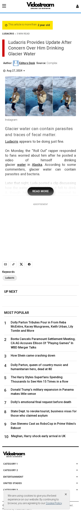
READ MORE (40, 191)
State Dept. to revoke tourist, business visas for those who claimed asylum (44, 413)
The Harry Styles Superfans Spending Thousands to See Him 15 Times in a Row (39, 379)
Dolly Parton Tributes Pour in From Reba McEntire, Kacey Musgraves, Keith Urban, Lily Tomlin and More (42, 327)
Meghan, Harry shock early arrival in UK (38, 436)
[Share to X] (21, 264)
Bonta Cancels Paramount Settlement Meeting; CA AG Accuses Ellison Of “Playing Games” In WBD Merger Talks (43, 343)
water (21, 165)
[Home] (40, 6)
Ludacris (11, 141)
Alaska (37, 165)
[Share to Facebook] (29, 264)
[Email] (5, 264)
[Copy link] (13, 264)
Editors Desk (27, 63)
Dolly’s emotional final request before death (41, 402)
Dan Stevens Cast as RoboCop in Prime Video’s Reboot (43, 426)
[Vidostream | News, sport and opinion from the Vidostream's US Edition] (27, 454)
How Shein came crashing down (33, 355)
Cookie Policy (54, 503)
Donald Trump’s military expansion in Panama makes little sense (42, 392)
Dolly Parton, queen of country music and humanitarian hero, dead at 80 (39, 367)
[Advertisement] (40, 229)
